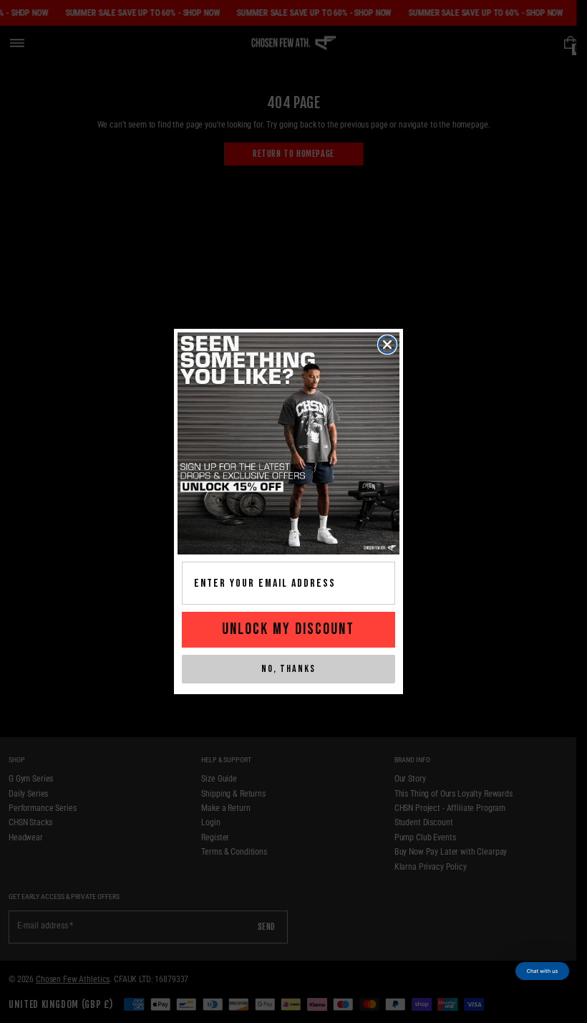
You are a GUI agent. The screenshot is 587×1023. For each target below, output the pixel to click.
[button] (542, 971)
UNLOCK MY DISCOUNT (288, 629)
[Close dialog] (387, 344)
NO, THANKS (288, 669)
